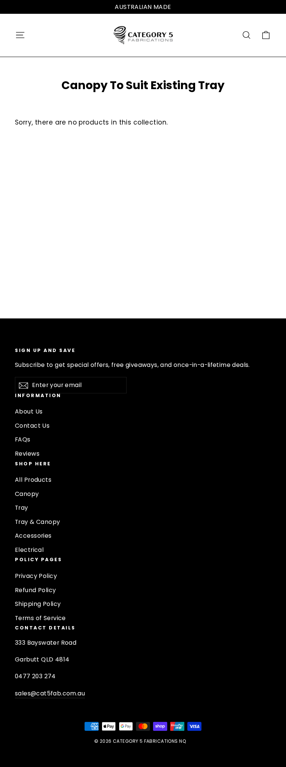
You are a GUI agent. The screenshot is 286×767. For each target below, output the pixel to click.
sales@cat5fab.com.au (50, 693)
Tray (21, 507)
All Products (33, 479)
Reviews (27, 453)
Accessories (33, 535)
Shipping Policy (38, 604)
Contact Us (32, 425)
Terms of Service (40, 618)
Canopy (27, 494)
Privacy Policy (36, 576)
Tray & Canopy (37, 522)
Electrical (29, 550)
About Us (28, 411)
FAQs (23, 439)
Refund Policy (35, 590)
